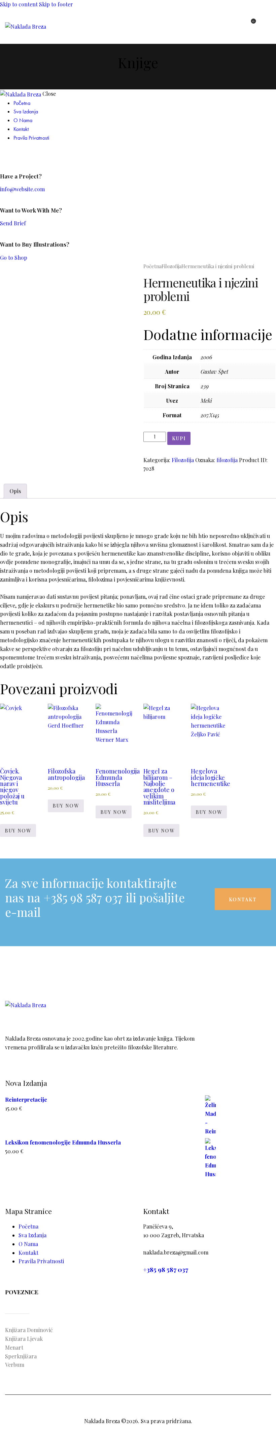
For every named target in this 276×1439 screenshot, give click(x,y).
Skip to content (19, 4)
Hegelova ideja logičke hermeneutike (210, 777)
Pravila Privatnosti (41, 1261)
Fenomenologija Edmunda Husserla (118, 777)
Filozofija (171, 266)
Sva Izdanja (32, 1235)
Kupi (179, 438)
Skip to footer (56, 4)
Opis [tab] (15, 491)
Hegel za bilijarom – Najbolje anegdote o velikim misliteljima (159, 786)
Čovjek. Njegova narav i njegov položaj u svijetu (12, 786)
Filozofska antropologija (66, 774)
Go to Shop (13, 257)
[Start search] (267, 24)
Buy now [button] (18, 830)
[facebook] (3, 155)
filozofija (227, 459)
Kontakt (28, 1252)
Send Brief (13, 223)
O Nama (28, 1243)
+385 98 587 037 (165, 1269)
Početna (152, 266)
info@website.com (22, 189)
